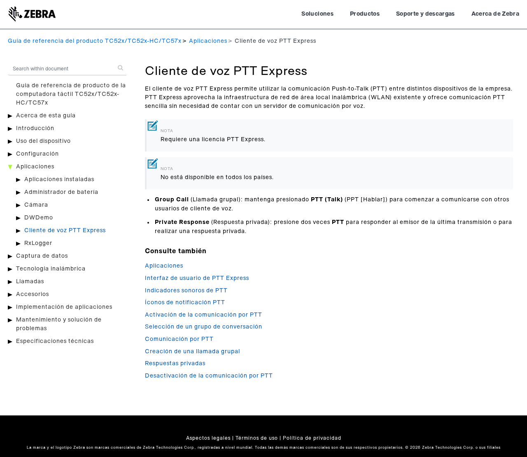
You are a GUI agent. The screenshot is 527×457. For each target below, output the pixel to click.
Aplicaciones (208, 41)
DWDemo (38, 218)
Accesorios (32, 294)
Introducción (35, 128)
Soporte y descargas (425, 14)
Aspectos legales (208, 438)
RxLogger (38, 243)
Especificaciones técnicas (55, 341)
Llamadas (30, 281)
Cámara (36, 205)
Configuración (37, 154)
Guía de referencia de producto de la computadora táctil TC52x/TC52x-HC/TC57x (71, 94)
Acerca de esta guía (46, 116)
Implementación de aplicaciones (64, 307)
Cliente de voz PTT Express (65, 230)
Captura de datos (42, 256)
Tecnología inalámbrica (51, 269)
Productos (365, 14)
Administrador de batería (61, 192)
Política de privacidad (312, 438)
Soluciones (317, 14)
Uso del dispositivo (43, 141)
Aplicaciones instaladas (59, 179)
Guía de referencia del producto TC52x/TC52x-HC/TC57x (95, 41)
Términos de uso (257, 438)
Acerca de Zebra (495, 14)
